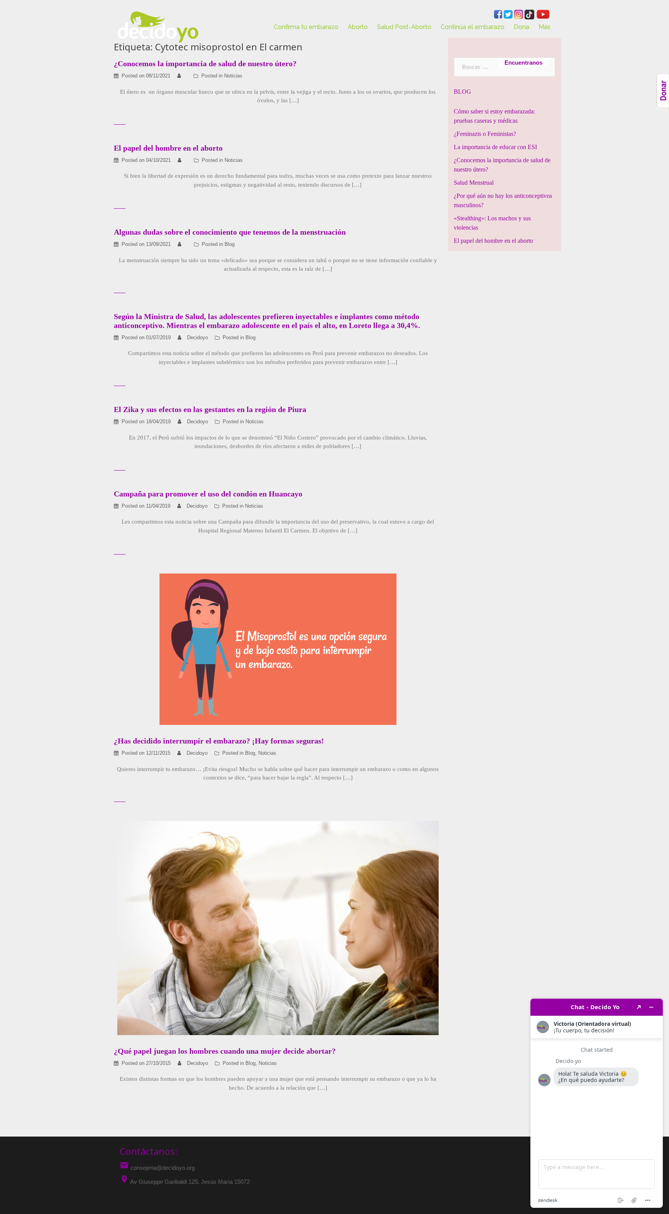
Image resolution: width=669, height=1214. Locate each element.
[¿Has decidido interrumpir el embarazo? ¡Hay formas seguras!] (278, 649)
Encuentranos (523, 62)
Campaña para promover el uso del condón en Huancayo (208, 493)
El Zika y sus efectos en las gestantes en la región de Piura (210, 409)
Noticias (233, 76)
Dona (521, 27)
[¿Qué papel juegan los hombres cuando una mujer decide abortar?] (278, 927)
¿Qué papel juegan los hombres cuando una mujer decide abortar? (225, 1051)
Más (545, 27)
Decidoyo (197, 337)
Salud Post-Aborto (404, 27)
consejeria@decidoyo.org (157, 1167)
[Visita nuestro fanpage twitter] (509, 13)
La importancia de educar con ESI (495, 147)
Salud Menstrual (474, 182)
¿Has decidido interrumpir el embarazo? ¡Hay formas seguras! (219, 741)
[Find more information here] (596, 1103)
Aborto (358, 27)
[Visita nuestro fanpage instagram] (519, 13)
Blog (230, 244)
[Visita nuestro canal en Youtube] (542, 13)
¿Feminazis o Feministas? (485, 134)
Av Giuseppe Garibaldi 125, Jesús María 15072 (190, 1181)
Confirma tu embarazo (306, 27)
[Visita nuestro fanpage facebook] (499, 13)
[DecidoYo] (158, 26)
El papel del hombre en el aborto (168, 148)
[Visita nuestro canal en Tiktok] (530, 13)
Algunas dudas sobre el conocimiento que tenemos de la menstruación (230, 232)
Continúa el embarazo (472, 27)
